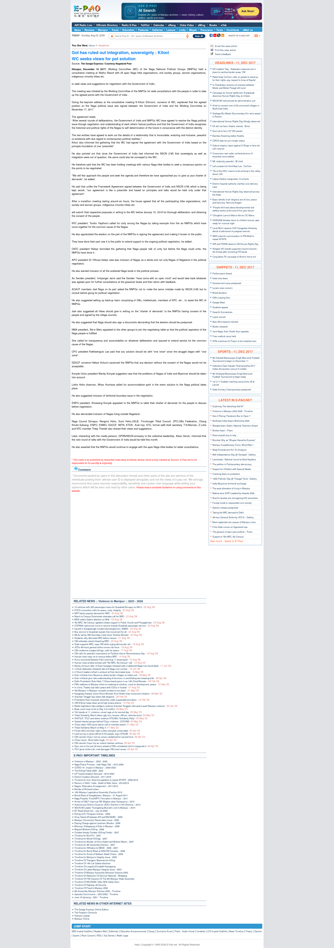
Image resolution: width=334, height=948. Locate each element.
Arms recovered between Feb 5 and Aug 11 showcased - (107, 659)
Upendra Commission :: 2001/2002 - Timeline (96, 894)
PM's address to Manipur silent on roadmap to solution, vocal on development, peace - (121, 684)
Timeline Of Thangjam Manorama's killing (94, 860)
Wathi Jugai (122, 935)
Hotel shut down (220, 278)
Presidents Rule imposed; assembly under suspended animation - (111, 699)
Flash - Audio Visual (184, 931)
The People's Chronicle (85, 912)
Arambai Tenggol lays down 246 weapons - (100, 696)
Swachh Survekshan (222, 312)
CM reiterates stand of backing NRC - (98, 641)
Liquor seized (218, 316)
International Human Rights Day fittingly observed (236, 121)
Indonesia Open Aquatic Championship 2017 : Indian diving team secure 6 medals (234, 367)
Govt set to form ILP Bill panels (227, 130)
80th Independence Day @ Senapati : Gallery (234, 454)
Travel (115, 30)
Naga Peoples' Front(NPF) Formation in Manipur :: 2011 (101, 798)
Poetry (249, 931)
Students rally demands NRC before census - (102, 637)
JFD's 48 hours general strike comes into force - (103, 647)
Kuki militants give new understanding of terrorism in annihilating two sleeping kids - (120, 678)
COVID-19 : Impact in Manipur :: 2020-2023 (95, 767)
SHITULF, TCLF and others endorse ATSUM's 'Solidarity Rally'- (110, 718)
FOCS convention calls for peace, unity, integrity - (104, 610)
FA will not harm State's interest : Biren (231, 126)
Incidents (201, 931)
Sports (76, 935)
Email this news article (226, 45)
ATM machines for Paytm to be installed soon (234, 341)
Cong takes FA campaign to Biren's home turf (234, 256)
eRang (172, 25)
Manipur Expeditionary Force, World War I (232, 444)
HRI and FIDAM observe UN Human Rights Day (235, 243)
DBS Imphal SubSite (82, 931)
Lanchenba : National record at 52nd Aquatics (234, 459)
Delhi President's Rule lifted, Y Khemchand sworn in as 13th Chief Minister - (116, 681)
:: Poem (222, 430)
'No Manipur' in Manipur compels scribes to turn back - (106, 690)
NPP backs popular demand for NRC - (98, 613)
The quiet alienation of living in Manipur (231, 488)
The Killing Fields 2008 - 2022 (88, 770)
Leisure (170, 30)
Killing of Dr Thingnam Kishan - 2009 (92, 813)
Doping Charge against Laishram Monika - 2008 (97, 823)
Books (213, 25)
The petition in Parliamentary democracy (232, 464)
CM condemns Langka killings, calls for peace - (103, 650)
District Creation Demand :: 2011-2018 (92, 776)
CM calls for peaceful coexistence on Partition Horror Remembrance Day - (116, 653)
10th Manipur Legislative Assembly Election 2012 (98, 792)
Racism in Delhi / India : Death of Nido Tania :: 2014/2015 (101, 782)
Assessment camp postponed (226, 283)
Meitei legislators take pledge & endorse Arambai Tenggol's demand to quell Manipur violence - (125, 705)
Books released (219, 326)
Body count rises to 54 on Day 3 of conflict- (101, 709)
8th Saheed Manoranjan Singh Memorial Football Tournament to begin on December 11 (236, 359)
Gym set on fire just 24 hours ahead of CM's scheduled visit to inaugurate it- (116, 746)
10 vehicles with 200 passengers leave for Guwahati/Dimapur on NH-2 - (114, 607)
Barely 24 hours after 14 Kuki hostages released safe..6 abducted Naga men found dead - (122, 665)
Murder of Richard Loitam (86, 789)
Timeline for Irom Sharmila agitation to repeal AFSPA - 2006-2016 (106, 779)
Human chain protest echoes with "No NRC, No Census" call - (109, 662)
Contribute (233, 30)
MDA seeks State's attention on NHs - (98, 619)
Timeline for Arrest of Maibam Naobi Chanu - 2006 (98, 854)
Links (182, 30)
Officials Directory (107, 25)
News (77, 30)
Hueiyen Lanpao (82, 915)
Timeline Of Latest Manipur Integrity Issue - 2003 (97, 869)
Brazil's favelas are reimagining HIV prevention (235, 497)
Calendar (158, 25)
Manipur (103, 30)
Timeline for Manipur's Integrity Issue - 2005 (95, 857)
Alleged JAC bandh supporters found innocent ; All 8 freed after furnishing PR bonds (234, 250)
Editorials (113, 931)
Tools (219, 30)
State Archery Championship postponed (231, 389)
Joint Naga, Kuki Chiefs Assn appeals (230, 331)
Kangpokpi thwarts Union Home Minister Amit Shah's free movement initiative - (118, 693)
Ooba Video (187, 25)
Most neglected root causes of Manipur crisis (234, 522)
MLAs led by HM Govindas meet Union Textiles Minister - (108, 634)
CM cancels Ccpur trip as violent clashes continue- (104, 742)
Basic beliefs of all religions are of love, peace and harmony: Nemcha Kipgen (234, 201)
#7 (227, 406)
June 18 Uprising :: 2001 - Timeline (91, 897)
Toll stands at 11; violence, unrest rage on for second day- (108, 712)
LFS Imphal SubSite (217, 931)
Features (143, 30)
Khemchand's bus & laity (224, 435)
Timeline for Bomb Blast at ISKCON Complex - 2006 (99, 850)
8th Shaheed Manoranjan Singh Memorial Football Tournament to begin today (232, 375)
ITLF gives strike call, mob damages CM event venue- (106, 749)
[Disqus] (139, 544)
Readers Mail (100, 931)
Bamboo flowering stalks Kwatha (228, 135)
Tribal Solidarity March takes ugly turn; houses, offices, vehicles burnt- (114, 715)
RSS (99, 935)
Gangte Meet (218, 302)
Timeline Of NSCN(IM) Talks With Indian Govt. (97, 881)
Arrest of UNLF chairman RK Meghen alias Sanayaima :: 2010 (104, 801)
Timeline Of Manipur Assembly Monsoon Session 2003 (101, 872)
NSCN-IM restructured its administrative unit (233, 100)
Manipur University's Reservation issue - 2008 (96, 820)
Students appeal (220, 307)
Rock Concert (88, 935)
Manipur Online (81, 918)
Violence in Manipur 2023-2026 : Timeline (232, 411)
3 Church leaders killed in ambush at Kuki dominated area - (108, 671)
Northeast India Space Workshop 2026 (230, 420)
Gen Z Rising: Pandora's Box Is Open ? (231, 415)
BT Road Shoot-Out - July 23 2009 (90, 810)
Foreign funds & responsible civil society (232, 502)
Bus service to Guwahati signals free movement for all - (107, 631)
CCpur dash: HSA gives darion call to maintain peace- (106, 724)
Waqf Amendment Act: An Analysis (229, 449)
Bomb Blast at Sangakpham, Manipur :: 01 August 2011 (101, 795)
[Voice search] (187, 36)
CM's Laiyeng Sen (221, 297)
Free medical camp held (224, 336)
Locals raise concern (222, 287)
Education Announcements (133, 931)
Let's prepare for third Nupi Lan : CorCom (232, 166)
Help (137, 944)
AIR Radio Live (83, 25)
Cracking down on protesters (226, 473)
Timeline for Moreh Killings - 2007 (90, 838)
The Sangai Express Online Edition (91, 909)
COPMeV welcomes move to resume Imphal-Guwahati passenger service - (116, 625)
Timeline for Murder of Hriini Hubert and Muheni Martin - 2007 (104, 841)
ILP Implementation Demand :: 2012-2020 (94, 773)
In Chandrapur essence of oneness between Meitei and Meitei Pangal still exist (233, 86)
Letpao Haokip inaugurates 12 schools (230, 178)
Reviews (89, 30)
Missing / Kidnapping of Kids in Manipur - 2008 (96, 826)
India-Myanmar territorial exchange (229, 483)
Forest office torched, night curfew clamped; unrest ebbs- (107, 730)
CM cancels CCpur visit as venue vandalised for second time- (109, 736)
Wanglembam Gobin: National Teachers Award (235, 425)
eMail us (248, 30)
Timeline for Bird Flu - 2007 (87, 835)
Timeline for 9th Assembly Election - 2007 (94, 844)
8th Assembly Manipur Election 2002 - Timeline (97, 891)
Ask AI (199, 36)
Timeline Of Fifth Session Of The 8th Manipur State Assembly (104, 878)
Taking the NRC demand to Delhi (228, 512)
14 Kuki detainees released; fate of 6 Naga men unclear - (107, 668)
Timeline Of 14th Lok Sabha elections (92, 863)
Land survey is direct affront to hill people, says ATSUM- (107, 733)
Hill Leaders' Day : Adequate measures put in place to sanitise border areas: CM (234, 70)
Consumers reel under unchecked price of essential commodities (232, 155)
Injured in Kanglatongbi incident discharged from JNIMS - (107, 628)
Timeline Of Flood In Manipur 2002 (91, 887)
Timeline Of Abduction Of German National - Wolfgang (100, 875)
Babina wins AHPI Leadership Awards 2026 (233, 493)
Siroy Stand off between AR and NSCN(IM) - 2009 (98, 816)
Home (92, 45)
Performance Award (222, 273)
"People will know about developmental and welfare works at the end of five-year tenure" (233, 209)
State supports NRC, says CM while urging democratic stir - (109, 644)
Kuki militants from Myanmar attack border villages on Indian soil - (112, 675)
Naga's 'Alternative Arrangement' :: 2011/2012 (96, 786)
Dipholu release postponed (225, 507)
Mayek (193, 30)
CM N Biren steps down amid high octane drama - (104, 702)
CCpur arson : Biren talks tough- (95, 739)
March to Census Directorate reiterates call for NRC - (105, 616)
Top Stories (109, 935)
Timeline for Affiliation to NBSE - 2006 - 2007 (96, 847)
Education (128, 30)
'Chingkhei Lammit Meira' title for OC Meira (233, 215)
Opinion (258, 931)
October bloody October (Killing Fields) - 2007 (96, 832)
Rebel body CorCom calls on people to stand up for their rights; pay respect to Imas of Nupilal (235, 78)
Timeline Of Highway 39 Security (90, 884)
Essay (151, 931)
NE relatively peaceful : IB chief (227, 161)
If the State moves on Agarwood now (229, 526)
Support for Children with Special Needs (231, 469)
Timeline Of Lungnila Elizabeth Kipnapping (95, 866)
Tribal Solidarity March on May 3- (96, 727)
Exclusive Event (165, 931)
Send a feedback (223, 54)
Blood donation (219, 292)
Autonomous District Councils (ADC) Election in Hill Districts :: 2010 (107, 804)
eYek (224, 25)
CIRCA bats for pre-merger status (228, 140)
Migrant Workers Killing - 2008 (89, 829)
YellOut (145, 25)
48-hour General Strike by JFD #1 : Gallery (233, 517)
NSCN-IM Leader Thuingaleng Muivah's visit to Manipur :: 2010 (104, 807)
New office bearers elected (225, 321)
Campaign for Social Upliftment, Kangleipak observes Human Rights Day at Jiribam (233, 94)
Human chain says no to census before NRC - (102, 656)
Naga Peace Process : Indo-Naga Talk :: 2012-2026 (99, 764)
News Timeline (236, 931)
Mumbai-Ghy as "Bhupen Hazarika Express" (234, 440)
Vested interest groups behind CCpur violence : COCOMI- (108, 721)
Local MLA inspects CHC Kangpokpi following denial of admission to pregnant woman (234, 229)
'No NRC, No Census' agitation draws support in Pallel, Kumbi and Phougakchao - (119, 622)
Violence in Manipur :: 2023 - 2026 (90, 761)
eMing (201, 25)
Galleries (157, 30)
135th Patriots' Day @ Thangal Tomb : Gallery (234, 478)
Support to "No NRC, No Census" (228, 536)
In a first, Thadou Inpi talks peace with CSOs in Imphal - (107, 687)
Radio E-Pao (129, 25)
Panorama (206, 30)
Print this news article (225, 50)
